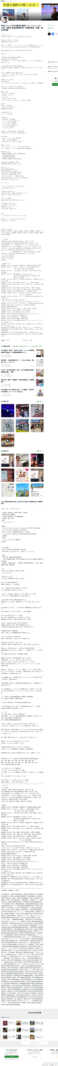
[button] (11, 1057)
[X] (49, 33)
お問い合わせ (45, 1065)
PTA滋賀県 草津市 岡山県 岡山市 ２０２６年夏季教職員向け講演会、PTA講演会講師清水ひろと (17, 351)
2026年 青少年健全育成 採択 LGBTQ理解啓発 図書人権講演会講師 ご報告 (17, 371)
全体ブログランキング (53, 71)
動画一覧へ (39, 401)
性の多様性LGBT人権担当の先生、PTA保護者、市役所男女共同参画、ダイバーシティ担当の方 (17, 390)
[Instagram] (56, 33)
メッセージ (52, 25)
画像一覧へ (39, 451)
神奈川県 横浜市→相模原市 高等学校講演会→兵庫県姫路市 (17, 381)
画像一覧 (52, 28)
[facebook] (52, 33)
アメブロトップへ (34, 1042)
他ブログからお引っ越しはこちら (11, 1059)
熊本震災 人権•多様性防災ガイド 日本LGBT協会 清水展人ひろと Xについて (17, 361)
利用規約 (52, 1065)
